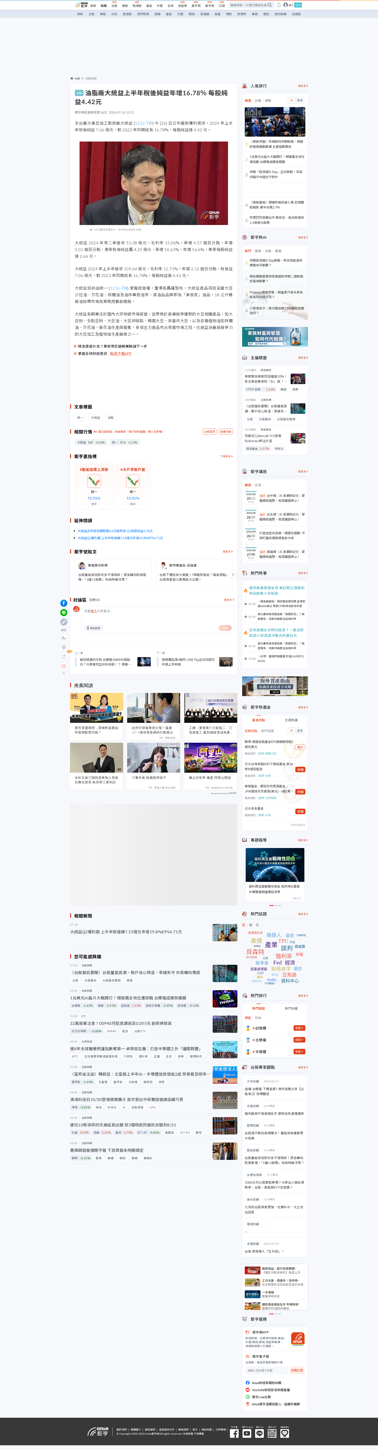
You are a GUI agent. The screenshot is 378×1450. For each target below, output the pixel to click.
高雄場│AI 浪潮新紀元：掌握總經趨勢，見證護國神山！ (282, 554)
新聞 (104, 6)
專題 (255, 14)
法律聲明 (221, 1429)
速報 (157, 14)
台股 (114, 6)
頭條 (80, 14)
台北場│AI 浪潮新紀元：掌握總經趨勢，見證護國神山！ (282, 517)
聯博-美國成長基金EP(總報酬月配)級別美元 (269, 744)
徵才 (195, 1429)
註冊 (298, 5)
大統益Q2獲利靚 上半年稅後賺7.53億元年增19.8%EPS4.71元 (120, 537)
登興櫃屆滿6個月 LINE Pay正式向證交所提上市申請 (188, 662)
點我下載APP (121, 353)
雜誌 (266, 14)
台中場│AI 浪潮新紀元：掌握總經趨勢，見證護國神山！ (282, 498)
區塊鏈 (204, 14)
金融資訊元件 (166, 1429)
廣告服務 (150, 1429)
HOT (262, 495)
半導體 (260, 1051)
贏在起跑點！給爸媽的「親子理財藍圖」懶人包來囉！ (131, 431)
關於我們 (122, 1429)
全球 (170, 6)
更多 (300, 100)
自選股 (296, 14)
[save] (63, 656)
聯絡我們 (183, 1429)
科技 (114, 14)
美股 (125, 6)
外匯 (160, 6)
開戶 (300, 747)
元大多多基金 (254, 808)
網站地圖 (207, 1429)
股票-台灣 (264, 776)
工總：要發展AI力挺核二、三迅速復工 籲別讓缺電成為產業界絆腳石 (210, 730)
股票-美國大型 (267, 753)
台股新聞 (91, 78)
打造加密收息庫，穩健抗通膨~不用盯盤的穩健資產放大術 (282, 535)
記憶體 (260, 1028)
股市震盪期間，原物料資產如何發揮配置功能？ (96, 730)
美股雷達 (266, 370)
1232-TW (143, 123)
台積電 (260, 1039)
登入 (291, 5)
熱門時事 (143, 14)
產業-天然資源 (267, 798)
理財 (229, 14)
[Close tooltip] (96, 666)
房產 (217, 14)
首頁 (93, 6)
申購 (300, 769)
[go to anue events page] (279, 5)
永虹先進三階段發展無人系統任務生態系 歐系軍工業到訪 (96, 779)
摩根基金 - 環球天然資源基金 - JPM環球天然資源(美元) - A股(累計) (268, 789)
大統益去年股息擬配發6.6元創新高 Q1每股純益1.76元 (115, 530)
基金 (149, 6)
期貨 (192, 14)
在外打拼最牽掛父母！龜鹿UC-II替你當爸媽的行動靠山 (152, 730)
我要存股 (225, 431)
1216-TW (118, 288)
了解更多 (225, 456)
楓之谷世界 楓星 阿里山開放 (210, 777)
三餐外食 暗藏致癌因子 (149, 777)
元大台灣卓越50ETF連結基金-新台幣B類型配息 (269, 766)
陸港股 (137, 6)
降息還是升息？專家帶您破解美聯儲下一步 (112, 346)
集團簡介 (136, 1429)
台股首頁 (209, 431)
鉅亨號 (209, 6)
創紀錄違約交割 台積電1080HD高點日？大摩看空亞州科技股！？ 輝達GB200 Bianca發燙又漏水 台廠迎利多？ (105, 662)
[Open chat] (63, 666)
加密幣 (182, 6)
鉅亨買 (196, 6)
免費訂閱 (297, 1370)
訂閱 (222, 6)
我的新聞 (280, 14)
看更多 (227, 551)
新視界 (241, 14)
